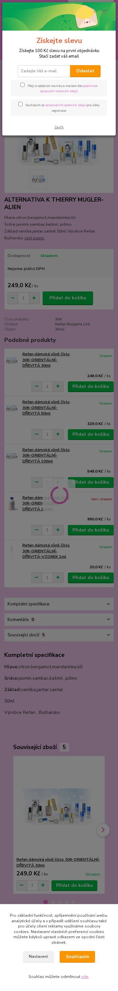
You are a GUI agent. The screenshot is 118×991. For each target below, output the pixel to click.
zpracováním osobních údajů (65, 105)
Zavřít (59, 127)
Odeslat (85, 71)
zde (84, 976)
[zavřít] (104, 12)
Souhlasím (77, 957)
